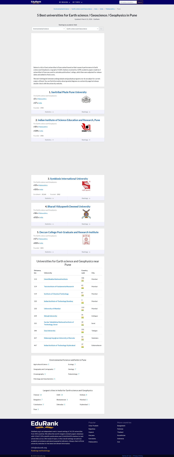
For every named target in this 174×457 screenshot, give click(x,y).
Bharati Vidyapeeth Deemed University (67, 206)
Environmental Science (61, 9)
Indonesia (120, 438)
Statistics (48, 112)
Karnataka (92, 438)
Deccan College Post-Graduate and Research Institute (67, 232)
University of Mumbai (52, 308)
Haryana (91, 435)
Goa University (49, 331)
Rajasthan (92, 429)
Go (101, 29)
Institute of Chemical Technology (56, 294)
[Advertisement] (48, 50)
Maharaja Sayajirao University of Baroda (59, 338)
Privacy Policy (138, 456)
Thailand (120, 432)
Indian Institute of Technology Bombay (58, 301)
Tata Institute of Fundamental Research (59, 286)
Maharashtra (110, 9)
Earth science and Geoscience (82, 9)
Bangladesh (121, 426)
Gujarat (91, 432)
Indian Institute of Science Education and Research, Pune (68, 120)
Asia (95, 9)
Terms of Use (126, 456)
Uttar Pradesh (93, 426)
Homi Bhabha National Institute (56, 279)
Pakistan (120, 429)
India (101, 9)
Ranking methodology (40, 450)
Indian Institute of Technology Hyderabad (59, 345)
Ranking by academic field (68, 25)
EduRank (96, 19)
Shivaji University (50, 316)
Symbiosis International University (68, 178)
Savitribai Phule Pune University (68, 92)
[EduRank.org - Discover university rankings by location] (36, 2)
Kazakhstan (121, 435)
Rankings (85, 112)
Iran (118, 442)
